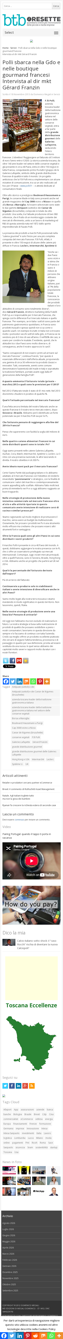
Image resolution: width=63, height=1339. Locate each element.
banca (50, 1109)
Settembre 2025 (10, 1290)
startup (53, 1147)
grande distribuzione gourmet (27, 746)
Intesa (44, 1128)
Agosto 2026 (8, 1223)
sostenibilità (42, 1147)
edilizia (39, 1119)
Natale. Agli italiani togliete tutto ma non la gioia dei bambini (18, 797)
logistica (8, 1137)
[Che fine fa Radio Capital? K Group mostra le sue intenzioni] (54, 1173)
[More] (47, 681)
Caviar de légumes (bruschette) (27, 732)
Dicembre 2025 (10, 1272)
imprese (20, 1128)
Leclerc (50, 759)
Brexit (37, 1114)
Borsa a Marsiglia (20, 718)
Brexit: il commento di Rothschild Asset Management (28, 789)
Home (5, 47)
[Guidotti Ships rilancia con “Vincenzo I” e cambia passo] (39, 1173)
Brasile (27, 1114)
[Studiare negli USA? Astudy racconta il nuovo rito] (24, 1184)
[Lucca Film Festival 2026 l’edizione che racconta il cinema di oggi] (9, 1173)
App (16, 1109)
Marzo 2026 (8, 1253)
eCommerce (27, 1119)
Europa (7, 1123)
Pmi (27, 1142)
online (7, 1142)
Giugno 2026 (8, 1235)
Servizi (13, 47)
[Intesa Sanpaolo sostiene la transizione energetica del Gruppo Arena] (9, 1194)
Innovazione (33, 1128)
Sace (50, 1142)
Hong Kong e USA (20, 759)
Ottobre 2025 (9, 1284)
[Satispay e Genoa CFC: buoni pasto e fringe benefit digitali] (54, 1184)
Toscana (8, 1152)
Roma (43, 1142)
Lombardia (19, 1137)
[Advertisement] (31, 978)
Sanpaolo (8, 1147)
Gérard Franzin (40, 742)
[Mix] (26, 681)
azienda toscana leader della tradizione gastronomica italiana (31, 701)
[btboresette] (31, 23)
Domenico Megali (42, 94)
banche (7, 1114)
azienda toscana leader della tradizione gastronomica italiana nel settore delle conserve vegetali (31, 710)
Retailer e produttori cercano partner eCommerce (27, 782)
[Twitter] (6, 660)
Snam (30, 1147)
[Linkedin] (19, 681)
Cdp (44, 1114)
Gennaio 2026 (9, 1266)
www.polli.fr (26, 185)
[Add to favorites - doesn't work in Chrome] (26, 660)
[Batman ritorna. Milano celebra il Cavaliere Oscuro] (24, 1173)
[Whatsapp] (33, 681)
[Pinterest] (40, 681)
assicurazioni (27, 1109)
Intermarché (38, 759)
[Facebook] (12, 660)
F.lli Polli (36, 737)
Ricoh (34, 1142)
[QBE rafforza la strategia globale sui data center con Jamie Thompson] (54, 1194)
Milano (39, 1137)
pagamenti (17, 1142)
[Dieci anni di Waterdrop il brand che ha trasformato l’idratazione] (24, 1194)
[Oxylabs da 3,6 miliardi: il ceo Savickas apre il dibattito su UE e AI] (39, 1184)
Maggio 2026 (8, 1241)
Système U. (17, 764)
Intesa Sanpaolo (11, 1133)
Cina (51, 1114)
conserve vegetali (20, 737)
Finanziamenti (20, 1123)
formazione (45, 1123)
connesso (19, 819)
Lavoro (47, 1133)
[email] (19, 660)
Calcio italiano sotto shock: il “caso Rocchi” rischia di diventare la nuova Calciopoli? (37, 944)
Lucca (31, 1137)
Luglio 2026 (8, 1229)
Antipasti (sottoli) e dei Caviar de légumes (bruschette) (32, 693)
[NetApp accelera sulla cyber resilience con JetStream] (39, 1194)
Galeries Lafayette (21, 742)
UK (27, 764)
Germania (8, 1128)
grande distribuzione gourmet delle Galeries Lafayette (34, 753)
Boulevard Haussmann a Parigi (27, 723)
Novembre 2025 (10, 1278)
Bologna (17, 1114)
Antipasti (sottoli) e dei (23, 686)
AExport (7, 1109)
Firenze (33, 1123)
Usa (16, 1152)
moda (48, 1137)
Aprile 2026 (8, 1247)
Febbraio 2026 (9, 1259)
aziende (40, 1109)
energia (49, 1119)
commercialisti (11, 1119)
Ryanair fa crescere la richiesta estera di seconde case (29, 805)
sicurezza (20, 1147)
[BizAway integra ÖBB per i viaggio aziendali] (9, 1184)
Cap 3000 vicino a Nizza (24, 727)
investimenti (28, 1133)
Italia (39, 1133)
